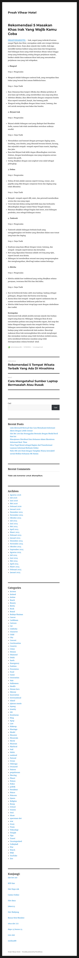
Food (12, 672)
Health (13, 686)
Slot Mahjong (13, 912)
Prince (12, 792)
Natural (13, 758)
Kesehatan (14, 715)
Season (13, 810)
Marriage (13, 729)
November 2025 (16, 515)
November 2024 (16, 544)
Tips (11, 836)
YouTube (13, 856)
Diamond (13, 655)
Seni (12, 813)
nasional (13, 755)
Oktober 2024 (15, 547)
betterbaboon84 (16, 347)
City (11, 637)
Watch (12, 850)
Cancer (13, 617)
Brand (12, 612)
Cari (9, 403)
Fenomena (14, 669)
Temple (13, 833)
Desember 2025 (16, 512)
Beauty (13, 603)
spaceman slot (16, 818)
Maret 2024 (14, 567)
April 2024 (14, 564)
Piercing (13, 775)
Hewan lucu (14, 689)
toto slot (11, 935)
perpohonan (15, 772)
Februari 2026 (15, 506)
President (14, 790)
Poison (13, 781)
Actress (13, 591)
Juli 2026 (13, 498)
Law (11, 724)
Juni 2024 (14, 558)
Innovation (14, 695)
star (11, 821)
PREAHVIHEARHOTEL (17, 40)
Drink (12, 658)
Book (12, 609)
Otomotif (13, 767)
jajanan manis (15, 703)
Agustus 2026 (15, 495)
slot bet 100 (12, 878)
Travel (12, 838)
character (14, 632)
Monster (13, 735)
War (11, 847)
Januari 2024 (15, 572)
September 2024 (16, 549)
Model (12, 732)
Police (12, 784)
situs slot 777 (13, 924)
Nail (11, 749)
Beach (12, 600)
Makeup (13, 726)
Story (12, 824)
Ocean (12, 761)
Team (12, 827)
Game (12, 675)
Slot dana (12, 901)
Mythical (13, 747)
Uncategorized (38, 347)
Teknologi (14, 830)
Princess (13, 795)
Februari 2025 (15, 535)
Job (11, 712)
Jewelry (13, 709)
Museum (13, 744)
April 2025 (14, 529)
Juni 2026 (14, 501)
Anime (12, 597)
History (13, 692)
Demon (13, 652)
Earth (12, 660)
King (12, 718)
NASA (12, 752)
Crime (12, 649)
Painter (13, 769)
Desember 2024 (16, 541)
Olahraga (13, 764)
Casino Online (13, 895)
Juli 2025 (13, 521)
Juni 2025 (14, 524)
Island (12, 701)
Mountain (14, 738)
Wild (12, 853)
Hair (11, 680)
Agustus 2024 (15, 552)
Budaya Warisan (16, 614)
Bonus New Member (16, 918)
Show (12, 815)
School (13, 807)
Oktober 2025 (15, 518)
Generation (14, 678)
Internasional (15, 698)
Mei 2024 (14, 561)
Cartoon (13, 623)
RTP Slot (11, 883)
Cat (11, 626)
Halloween (14, 683)
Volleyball (14, 844)
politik (12, 787)
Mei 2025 (14, 526)
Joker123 (11, 906)
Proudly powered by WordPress (32, 952)
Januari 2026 (15, 509)
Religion (13, 801)
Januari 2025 (15, 538)
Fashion (13, 666)
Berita (12, 606)
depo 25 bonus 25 (15, 929)
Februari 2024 (15, 570)
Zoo (11, 859)
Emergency (14, 663)
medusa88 (12, 941)
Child (12, 635)
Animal (13, 594)
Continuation (15, 643)
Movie (12, 741)
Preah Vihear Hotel (22, 12)
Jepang (13, 706)
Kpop (12, 721)
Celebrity (13, 629)
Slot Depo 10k (13, 889)
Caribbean (14, 620)
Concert (13, 640)
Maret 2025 (14, 532)
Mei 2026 (14, 503)
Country (13, 646)
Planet (12, 778)
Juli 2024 (13, 555)
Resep (12, 804)
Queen (12, 798)
